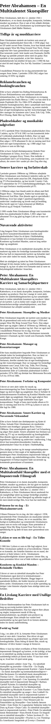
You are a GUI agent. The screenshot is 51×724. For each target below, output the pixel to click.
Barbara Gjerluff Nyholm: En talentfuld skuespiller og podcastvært (23, 684)
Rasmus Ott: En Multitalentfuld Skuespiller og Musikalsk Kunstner (20, 688)
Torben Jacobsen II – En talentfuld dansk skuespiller (24, 716)
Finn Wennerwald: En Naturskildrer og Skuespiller (21, 701)
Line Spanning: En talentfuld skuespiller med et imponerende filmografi (24, 680)
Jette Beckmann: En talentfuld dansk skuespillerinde (23, 674)
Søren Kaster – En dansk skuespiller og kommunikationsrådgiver (25, 670)
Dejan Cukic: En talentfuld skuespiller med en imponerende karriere (24, 708)
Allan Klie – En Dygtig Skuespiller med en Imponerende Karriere (22, 667)
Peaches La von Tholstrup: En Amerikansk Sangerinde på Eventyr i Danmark (25, 719)
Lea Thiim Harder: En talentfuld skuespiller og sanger (25, 690)
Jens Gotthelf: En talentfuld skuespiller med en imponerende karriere (24, 693)
